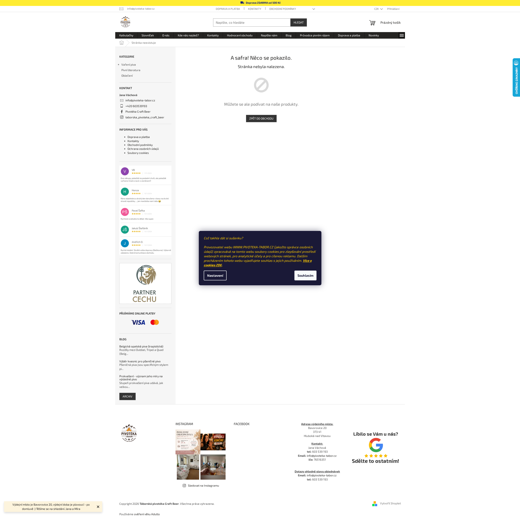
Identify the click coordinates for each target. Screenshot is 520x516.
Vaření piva (128, 64)
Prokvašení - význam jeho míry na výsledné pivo (141, 378)
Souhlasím (305, 275)
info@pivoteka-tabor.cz (140, 100)
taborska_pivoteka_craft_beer (144, 117)
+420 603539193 (136, 106)
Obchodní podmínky (282, 8)
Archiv (127, 396)
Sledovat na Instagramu (203, 485)
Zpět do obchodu (261, 118)
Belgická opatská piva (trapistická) (141, 346)
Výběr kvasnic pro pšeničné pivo (140, 361)
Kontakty (254, 8)
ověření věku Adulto (147, 514)
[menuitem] (126, 35)
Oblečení (127, 75)
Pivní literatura (131, 70)
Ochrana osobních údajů (143, 148)
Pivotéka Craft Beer (138, 111)
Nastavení (215, 275)
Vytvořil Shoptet (390, 503)
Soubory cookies (138, 152)
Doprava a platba (228, 8)
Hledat (299, 22)
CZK (376, 8)
